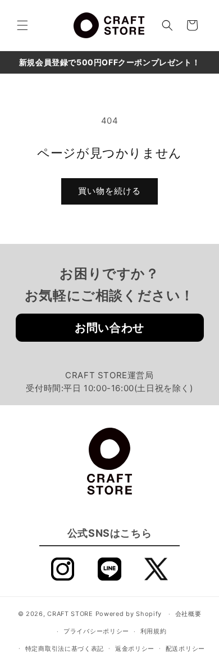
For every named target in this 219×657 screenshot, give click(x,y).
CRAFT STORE (70, 614)
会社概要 (188, 614)
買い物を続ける (109, 190)
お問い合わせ (109, 327)
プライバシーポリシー (96, 631)
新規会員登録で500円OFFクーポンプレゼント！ (109, 62)
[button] (22, 25)
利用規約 (153, 631)
